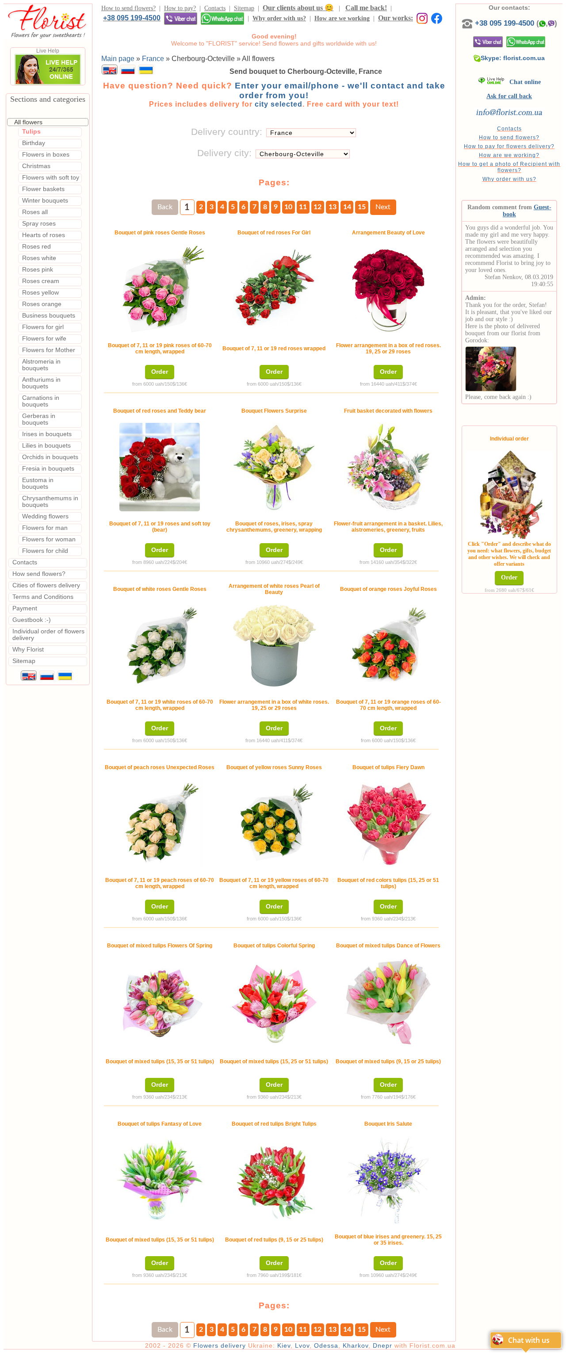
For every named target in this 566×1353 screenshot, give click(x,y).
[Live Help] (48, 83)
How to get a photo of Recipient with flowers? (509, 167)
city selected (278, 104)
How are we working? (509, 155)
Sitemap (244, 8)
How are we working (342, 18)
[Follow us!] (436, 18)
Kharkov (355, 1345)
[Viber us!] (180, 18)
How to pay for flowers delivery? (509, 146)
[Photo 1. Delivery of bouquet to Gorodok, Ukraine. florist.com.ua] (490, 367)
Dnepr (382, 1345)
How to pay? (180, 8)
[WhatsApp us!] (222, 18)
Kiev (284, 1345)
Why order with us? (279, 18)
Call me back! (366, 8)
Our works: (395, 18)
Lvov (302, 1345)
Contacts (215, 8)
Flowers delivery (219, 1345)
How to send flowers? (128, 8)
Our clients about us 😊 (298, 8)
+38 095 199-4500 (132, 18)
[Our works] (420, 18)
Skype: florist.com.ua (513, 57)
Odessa (326, 1345)
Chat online (522, 82)
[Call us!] (468, 23)
